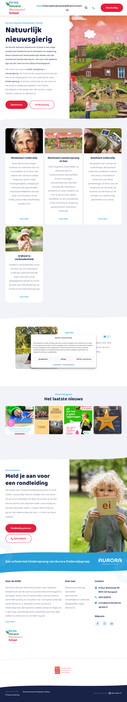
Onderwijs (47, 5)
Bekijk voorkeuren (84, 359)
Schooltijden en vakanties (77, 599)
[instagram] (105, 623)
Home (40, 5)
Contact (78, 5)
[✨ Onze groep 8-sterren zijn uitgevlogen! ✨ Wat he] (108, 420)
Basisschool (16, 104)
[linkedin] (112, 623)
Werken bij (70, 7)
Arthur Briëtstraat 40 (108, 589)
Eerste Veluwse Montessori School (36, 692)
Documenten (71, 595)
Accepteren (43, 359)
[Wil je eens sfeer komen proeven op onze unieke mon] (19, 420)
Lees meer (24, 218)
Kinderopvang (59, 5)
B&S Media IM (116, 693)
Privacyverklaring (68, 364)
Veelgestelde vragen (74, 604)
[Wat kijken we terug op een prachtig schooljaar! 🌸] (49, 420)
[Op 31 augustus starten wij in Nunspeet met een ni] (78, 420)
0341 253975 (19, 538)
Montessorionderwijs (75, 587)
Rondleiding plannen (21, 528)
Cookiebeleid (57, 364)
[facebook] (97, 623)
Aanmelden (70, 591)
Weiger (63, 359)
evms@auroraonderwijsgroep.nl (109, 604)
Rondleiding (112, 7)
